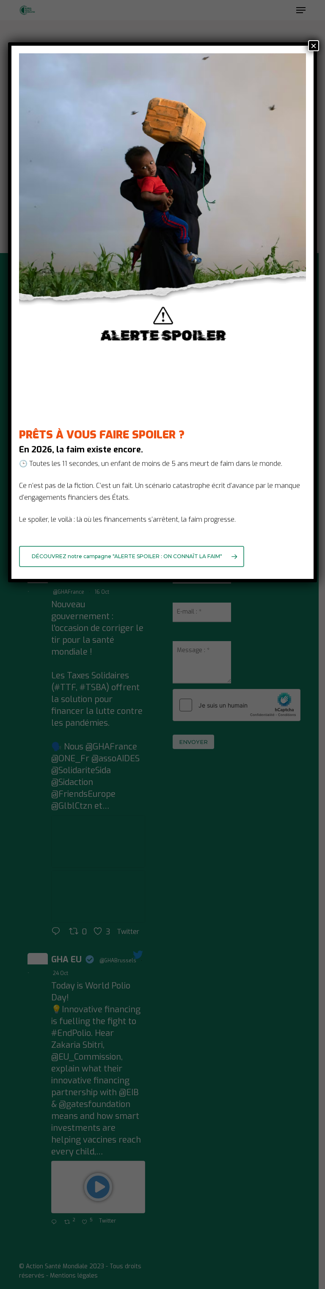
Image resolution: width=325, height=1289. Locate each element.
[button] (131, 556)
